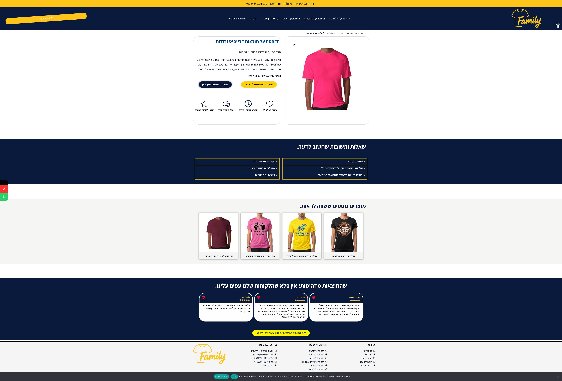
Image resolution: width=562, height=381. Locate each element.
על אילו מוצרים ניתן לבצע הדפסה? (342, 168)
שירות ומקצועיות (265, 175)
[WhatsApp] (4, 197)
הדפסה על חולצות (340, 18)
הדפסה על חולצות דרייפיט (344, 33)
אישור (234, 376)
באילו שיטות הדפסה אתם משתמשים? (340, 175)
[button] (558, 26)
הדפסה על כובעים (315, 18)
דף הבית (359, 33)
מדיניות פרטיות (221, 376)
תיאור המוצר (355, 161)
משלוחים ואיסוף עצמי (262, 168)
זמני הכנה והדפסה (264, 161)
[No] (558, 376)
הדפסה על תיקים (291, 18)
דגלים (253, 18)
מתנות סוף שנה (270, 18)
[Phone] (4, 189)
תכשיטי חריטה (238, 18)
